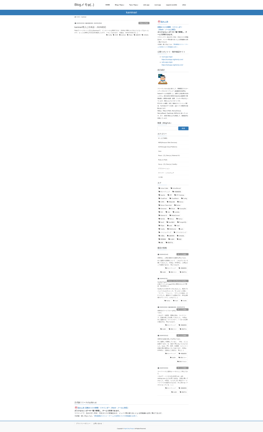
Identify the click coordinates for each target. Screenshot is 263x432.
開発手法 (170, 242)
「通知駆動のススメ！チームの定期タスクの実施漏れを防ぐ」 (116, 416)
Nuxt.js (180, 219)
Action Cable (164, 188)
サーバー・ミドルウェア (166, 173)
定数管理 (138, 35)
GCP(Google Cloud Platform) (167, 147)
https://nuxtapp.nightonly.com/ (172, 59)
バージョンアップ (165, 232)
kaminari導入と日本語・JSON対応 (90, 27)
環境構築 (163, 239)
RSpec (131, 35)
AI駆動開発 (177, 191)
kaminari (123, 35)
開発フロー (174, 272)
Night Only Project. (129, 428)
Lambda (177, 212)
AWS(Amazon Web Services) (167, 142)
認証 (180, 239)
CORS (162, 202)
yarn (182, 229)
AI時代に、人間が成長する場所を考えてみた (171, 258)
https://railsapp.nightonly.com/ (172, 65)
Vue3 (177, 225)
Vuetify (162, 229)
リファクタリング (181, 232)
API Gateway (180, 195)
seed (170, 225)
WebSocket (172, 229)
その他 (160, 177)
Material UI (163, 215)
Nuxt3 (162, 222)
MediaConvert (175, 215)
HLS (161, 212)
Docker (178, 205)
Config (110, 35)
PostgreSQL (182, 222)
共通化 (162, 236)
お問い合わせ (97, 423)
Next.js (172, 219)
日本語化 (146, 35)
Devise (181, 202)
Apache (162, 195)
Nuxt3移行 (171, 222)
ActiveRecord (177, 188)
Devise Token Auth (166, 205)
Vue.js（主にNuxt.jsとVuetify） (168, 164)
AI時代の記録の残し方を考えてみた (168, 339)
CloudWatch (175, 198)
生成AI (172, 239)
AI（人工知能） (163, 138)
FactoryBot (182, 208)
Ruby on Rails (144, 23)
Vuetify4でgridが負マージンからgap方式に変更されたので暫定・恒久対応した (172, 284)
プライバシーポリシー (83, 423)
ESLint (173, 208)
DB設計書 (172, 202)
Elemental (163, 208)
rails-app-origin (167, 62)
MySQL (162, 219)
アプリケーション (164, 168)
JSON (116, 35)
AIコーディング (165, 191)
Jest (169, 212)
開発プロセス (183, 361)
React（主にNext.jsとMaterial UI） (169, 155)
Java (159, 151)
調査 (161, 242)
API (171, 195)
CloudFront (163, 198)
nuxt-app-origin (167, 57)
